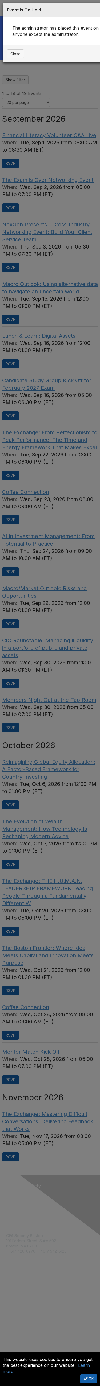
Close (15, 54)
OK (90, 1378)
